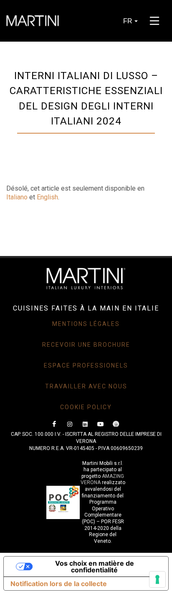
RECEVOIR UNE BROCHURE (86, 344)
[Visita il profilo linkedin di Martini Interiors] (85, 424)
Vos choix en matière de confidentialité (94, 566)
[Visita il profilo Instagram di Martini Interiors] (69, 424)
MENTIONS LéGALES (86, 324)
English (47, 197)
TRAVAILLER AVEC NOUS (86, 386)
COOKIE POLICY (86, 407)
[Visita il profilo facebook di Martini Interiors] (54, 424)
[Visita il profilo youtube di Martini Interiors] (100, 424)
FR (127, 21)
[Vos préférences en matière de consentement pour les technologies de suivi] (157, 579)
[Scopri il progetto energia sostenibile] (116, 424)
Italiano (17, 197)
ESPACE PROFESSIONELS (86, 365)
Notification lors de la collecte (58, 583)
